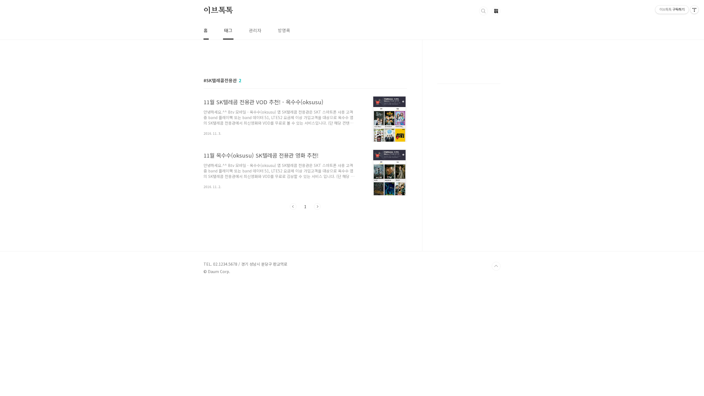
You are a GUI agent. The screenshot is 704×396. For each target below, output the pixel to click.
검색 (483, 11)
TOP (496, 266)
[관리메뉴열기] (694, 10)
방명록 (284, 30)
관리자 (255, 30)
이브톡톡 (218, 11)
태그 (228, 30)
